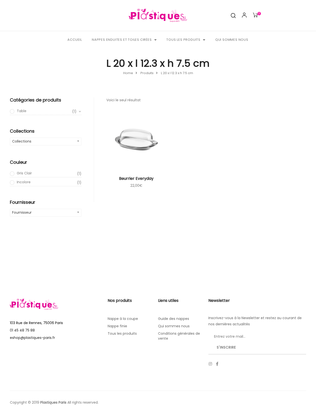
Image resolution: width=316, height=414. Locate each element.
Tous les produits (183, 39)
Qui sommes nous (231, 39)
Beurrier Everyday (136, 178)
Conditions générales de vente (179, 336)
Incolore (49, 182)
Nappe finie (117, 326)
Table (47, 111)
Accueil (74, 39)
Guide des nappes (173, 318)
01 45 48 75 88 (22, 330)
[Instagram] (210, 364)
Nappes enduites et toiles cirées (122, 39)
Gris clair (49, 173)
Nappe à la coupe (123, 318)
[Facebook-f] (217, 364)
